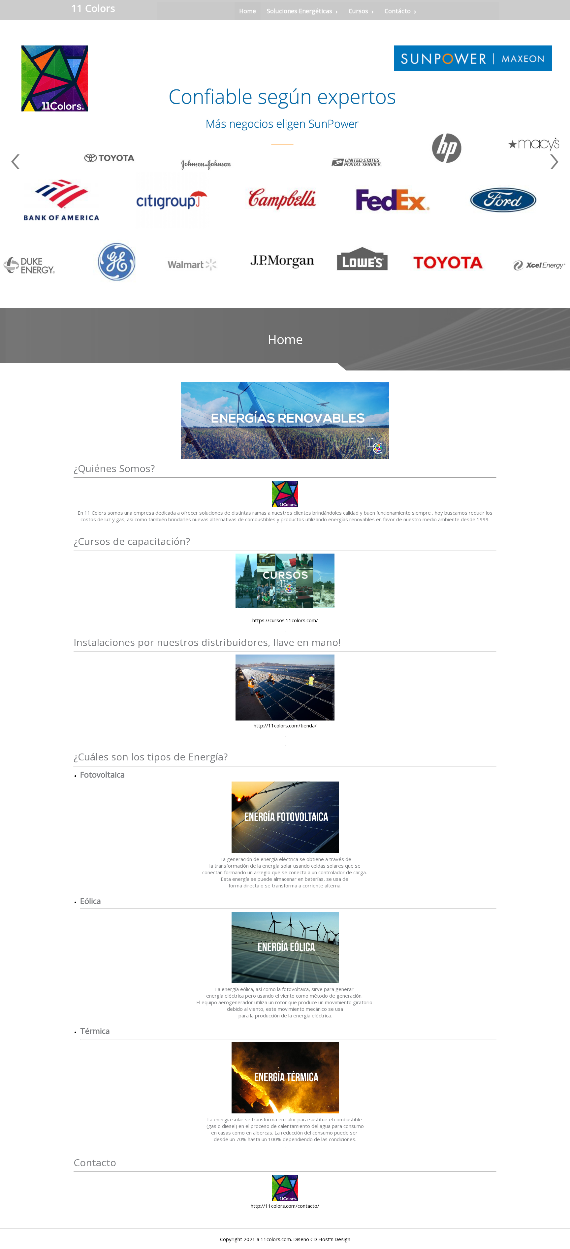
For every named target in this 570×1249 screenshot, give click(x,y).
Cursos (358, 11)
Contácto (398, 11)
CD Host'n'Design (330, 1239)
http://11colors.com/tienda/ (285, 725)
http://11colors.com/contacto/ (285, 1205)
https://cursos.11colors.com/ (285, 620)
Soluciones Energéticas (299, 11)
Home (247, 11)
